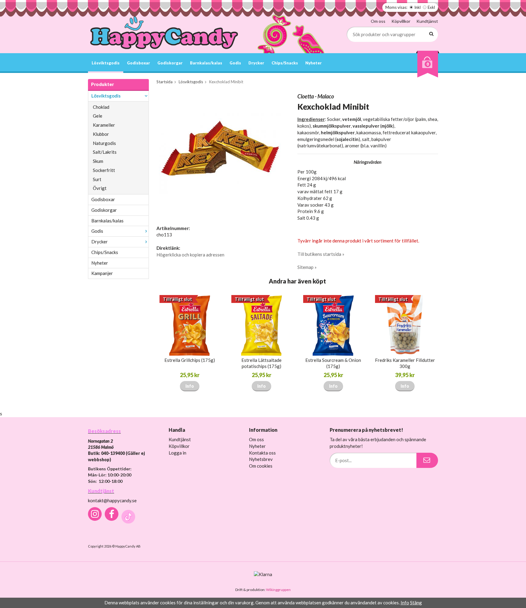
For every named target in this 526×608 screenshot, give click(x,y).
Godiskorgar (170, 62)
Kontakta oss (262, 452)
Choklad (101, 107)
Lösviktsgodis (106, 62)
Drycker (256, 62)
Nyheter (313, 62)
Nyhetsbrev (261, 459)
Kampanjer (102, 273)
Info (189, 386)
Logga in (177, 452)
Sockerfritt (104, 170)
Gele (97, 116)
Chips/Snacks (285, 62)
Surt (97, 179)
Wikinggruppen (278, 589)
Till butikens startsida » (320, 254)
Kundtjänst (427, 21)
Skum (98, 161)
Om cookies (260, 466)
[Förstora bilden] (220, 153)
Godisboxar (138, 62)
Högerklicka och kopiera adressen (190, 254)
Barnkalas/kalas (206, 62)
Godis (235, 62)
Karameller (104, 125)
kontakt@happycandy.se (112, 500)
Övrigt (100, 188)
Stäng (416, 602)
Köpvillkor (400, 21)
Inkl (417, 7)
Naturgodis (104, 143)
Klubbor (101, 134)
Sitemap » (307, 267)
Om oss (378, 21)
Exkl (431, 7)
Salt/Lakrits (105, 152)
